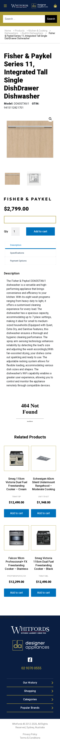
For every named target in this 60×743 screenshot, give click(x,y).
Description (15, 245)
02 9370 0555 (31, 668)
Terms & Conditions (30, 737)
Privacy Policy (30, 734)
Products (19, 30)
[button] (50, 119)
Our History (30, 682)
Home (8, 30)
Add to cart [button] (16, 513)
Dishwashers (11, 33)
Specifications (17, 253)
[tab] (30, 245)
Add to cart (40, 231)
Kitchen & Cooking (37, 30)
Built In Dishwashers (32, 33)
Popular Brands (30, 707)
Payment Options (18, 261)
